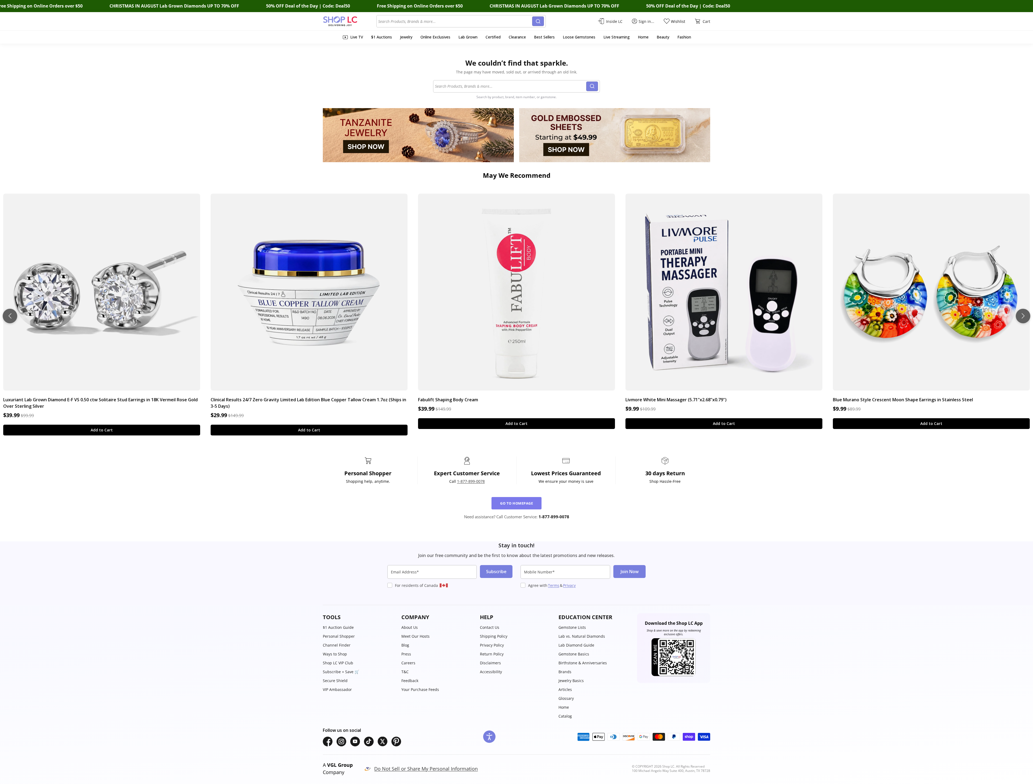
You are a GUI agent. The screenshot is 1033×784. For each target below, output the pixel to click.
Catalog (565, 716)
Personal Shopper (339, 636)
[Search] (538, 21)
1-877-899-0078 (471, 481)
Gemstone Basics (573, 654)
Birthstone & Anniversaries (582, 662)
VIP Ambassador (337, 689)
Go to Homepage (516, 503)
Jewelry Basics (571, 680)
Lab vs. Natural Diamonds (581, 636)
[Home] (349, 21)
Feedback (409, 680)
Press (406, 654)
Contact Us (489, 627)
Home (563, 707)
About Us (409, 627)
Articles (565, 689)
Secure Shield (335, 680)
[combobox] (455, 21)
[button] (359, 617)
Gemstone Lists (572, 627)
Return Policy (492, 654)
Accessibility (491, 671)
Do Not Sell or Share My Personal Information (426, 768)
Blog (405, 645)
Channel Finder (337, 645)
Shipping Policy (493, 636)
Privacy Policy (492, 645)
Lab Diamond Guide (576, 645)
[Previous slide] (10, 316)
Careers (408, 662)
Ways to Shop (335, 654)
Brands (564, 671)
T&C (405, 671)
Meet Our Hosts (415, 636)
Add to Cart (102, 429)
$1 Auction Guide (338, 627)
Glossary (566, 698)
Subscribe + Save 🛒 (341, 671)
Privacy (569, 585)
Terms (553, 585)
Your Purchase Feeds (420, 689)
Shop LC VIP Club (338, 662)
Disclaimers (490, 662)
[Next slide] (1023, 316)
